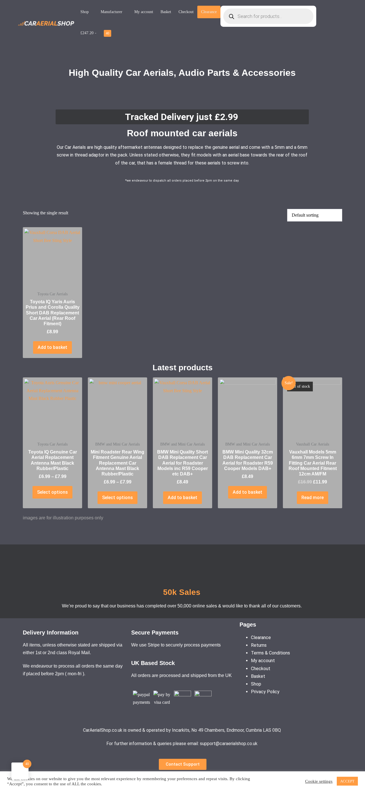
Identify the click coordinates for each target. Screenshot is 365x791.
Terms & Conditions (270, 653)
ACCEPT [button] (347, 781)
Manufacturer (111, 12)
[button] (182, 764)
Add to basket (52, 347)
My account (143, 12)
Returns (259, 645)
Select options (52, 492)
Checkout (186, 12)
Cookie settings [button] (318, 781)
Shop (84, 12)
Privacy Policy (265, 691)
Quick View (52, 277)
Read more (312, 497)
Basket (166, 12)
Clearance (208, 12)
